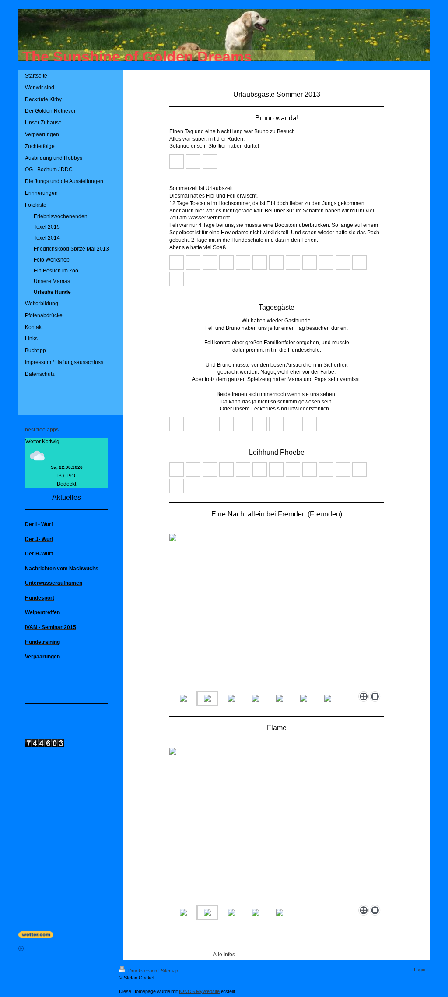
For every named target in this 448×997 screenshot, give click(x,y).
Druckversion (142, 970)
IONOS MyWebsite (199, 991)
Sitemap (169, 970)
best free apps (42, 430)
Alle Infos (224, 954)
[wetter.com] (224, 934)
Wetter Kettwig (42, 441)
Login (419, 969)
